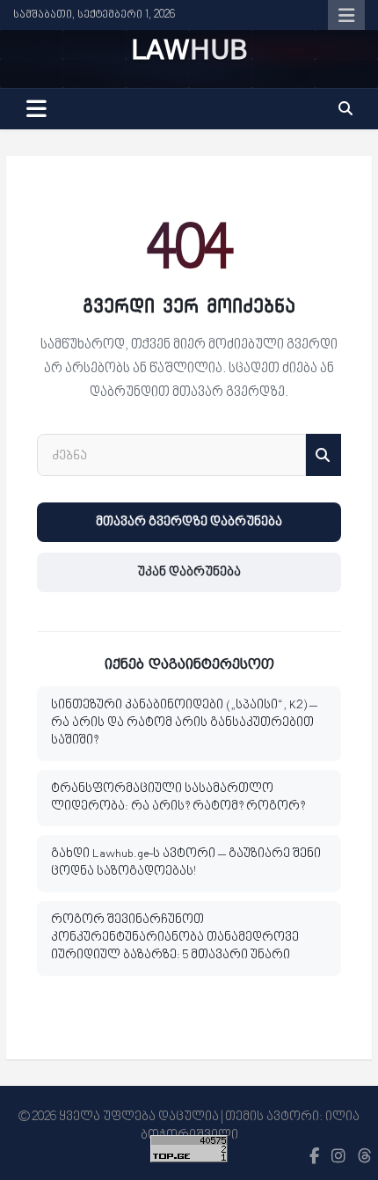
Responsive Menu (346, 15)
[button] (345, 109)
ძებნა (323, 455)
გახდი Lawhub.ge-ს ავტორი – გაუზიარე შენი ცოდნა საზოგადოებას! (186, 863)
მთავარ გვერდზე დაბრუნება (189, 522)
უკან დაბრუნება (189, 572)
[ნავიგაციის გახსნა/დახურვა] (36, 109)
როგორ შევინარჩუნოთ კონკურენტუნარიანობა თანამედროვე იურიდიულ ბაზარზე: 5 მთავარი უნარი (175, 938)
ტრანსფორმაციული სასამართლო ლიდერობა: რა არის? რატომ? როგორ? (178, 798)
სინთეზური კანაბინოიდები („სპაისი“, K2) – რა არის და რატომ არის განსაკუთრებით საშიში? (184, 723)
